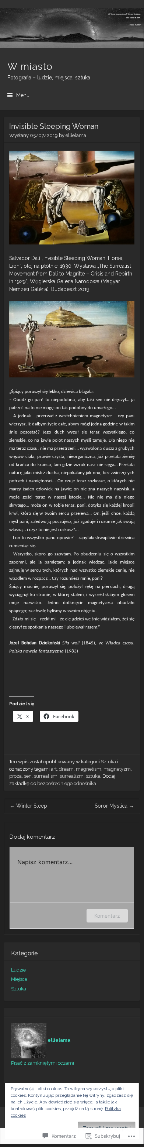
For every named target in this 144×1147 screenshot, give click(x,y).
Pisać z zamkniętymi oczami (42, 1063)
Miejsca (19, 979)
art (54, 769)
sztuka (93, 776)
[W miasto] (72, 28)
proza (15, 776)
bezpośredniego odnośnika (66, 783)
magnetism (88, 769)
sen (28, 776)
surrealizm (72, 776)
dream (66, 769)
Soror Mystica (114, 806)
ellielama (76, 135)
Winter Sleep (28, 806)
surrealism (45, 776)
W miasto (30, 66)
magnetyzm (117, 769)
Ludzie (18, 970)
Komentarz (107, 916)
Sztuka (108, 761)
